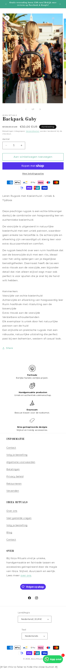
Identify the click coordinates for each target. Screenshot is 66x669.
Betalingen (13, 469)
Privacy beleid (14, 476)
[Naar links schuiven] (25, 109)
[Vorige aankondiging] (5, 4)
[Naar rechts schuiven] (40, 109)
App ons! (56, 659)
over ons (26, 575)
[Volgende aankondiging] (60, 4)
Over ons (11, 510)
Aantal (6, 139)
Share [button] (9, 348)
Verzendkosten (32, 131)
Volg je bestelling (17, 454)
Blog (9, 532)
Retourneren (14, 483)
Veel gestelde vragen (19, 518)
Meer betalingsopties (33, 173)
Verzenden (12, 490)
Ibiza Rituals (37, 659)
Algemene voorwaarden (20, 462)
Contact (11, 447)
